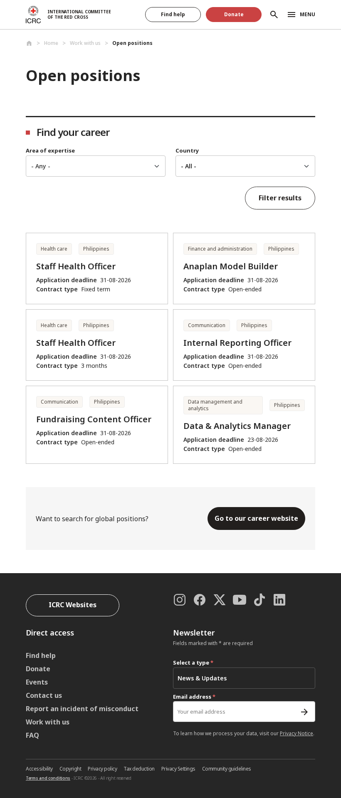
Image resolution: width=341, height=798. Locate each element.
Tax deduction (139, 768)
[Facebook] (199, 599)
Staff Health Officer (76, 266)
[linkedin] (279, 599)
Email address (194, 696)
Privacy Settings (178, 768)
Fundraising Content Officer (93, 419)
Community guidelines (226, 768)
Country (187, 150)
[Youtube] (239, 599)
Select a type (193, 662)
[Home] (29, 43)
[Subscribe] (304, 711)
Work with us (47, 722)
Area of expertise (50, 150)
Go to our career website (256, 518)
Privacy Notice (296, 733)
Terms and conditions (48, 778)
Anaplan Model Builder (230, 266)
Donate (234, 14)
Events (37, 682)
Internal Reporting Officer (237, 342)
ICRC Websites (72, 604)
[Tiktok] (259, 599)
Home (51, 43)
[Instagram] (179, 599)
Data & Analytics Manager (237, 425)
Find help (173, 14)
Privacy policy (102, 768)
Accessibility (39, 768)
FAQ (32, 735)
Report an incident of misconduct (82, 708)
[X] (219, 599)
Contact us (44, 695)
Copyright (70, 768)
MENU (307, 14)
